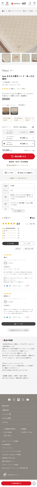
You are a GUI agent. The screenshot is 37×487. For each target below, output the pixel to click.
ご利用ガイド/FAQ (26, 432)
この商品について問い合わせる (17, 178)
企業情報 (23, 429)
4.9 (18, 223)
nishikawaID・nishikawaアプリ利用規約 (11, 454)
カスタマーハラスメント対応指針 (10, 464)
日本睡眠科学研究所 (9, 429)
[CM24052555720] (6, 58)
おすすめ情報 (6, 418)
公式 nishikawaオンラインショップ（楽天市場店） (14, 468)
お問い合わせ (7, 435)
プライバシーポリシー (7, 448)
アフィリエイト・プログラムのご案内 (11, 451)
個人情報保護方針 (6, 444)
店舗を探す (5, 410)
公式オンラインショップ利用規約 (10, 441)
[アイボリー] (18, 34)
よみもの (5, 422)
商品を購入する (20, 156)
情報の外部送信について (8, 461)
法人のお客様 (7, 432)
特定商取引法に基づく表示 (8, 458)
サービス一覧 (6, 414)
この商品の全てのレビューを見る (18, 330)
